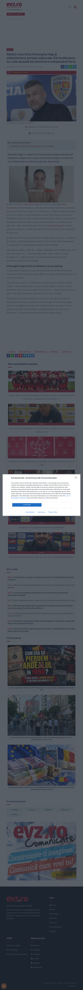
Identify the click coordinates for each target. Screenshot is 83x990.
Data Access (41, 512)
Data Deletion (30, 512)
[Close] (76, 478)
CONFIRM (27, 505)
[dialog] (41, 495)
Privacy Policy (53, 512)
